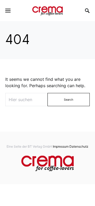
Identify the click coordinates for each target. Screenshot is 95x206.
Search (68, 99)
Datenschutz (78, 146)
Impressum (61, 146)
